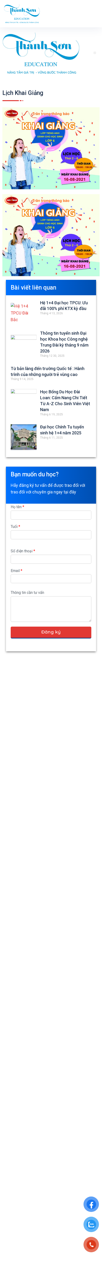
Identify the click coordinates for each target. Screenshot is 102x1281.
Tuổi (15, 526)
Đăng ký (51, 632)
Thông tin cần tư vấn (27, 592)
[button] (94, 53)
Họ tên (17, 507)
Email (16, 570)
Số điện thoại (23, 551)
